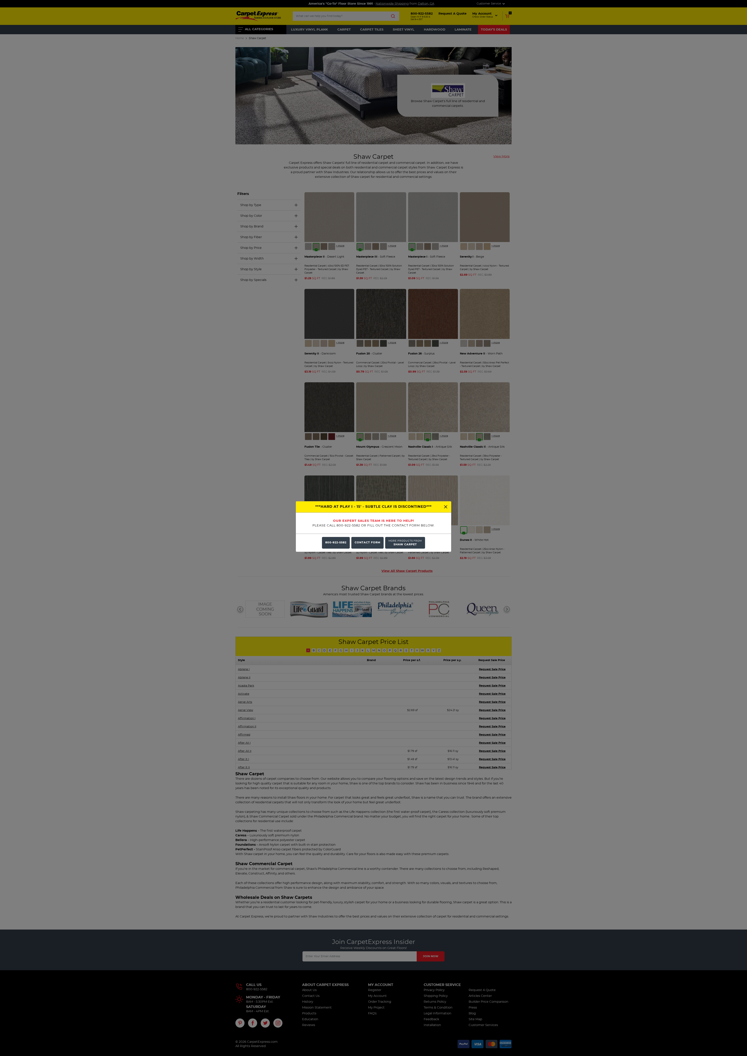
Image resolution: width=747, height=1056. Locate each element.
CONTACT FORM (367, 542)
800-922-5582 (335, 542)
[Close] (446, 507)
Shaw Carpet (405, 543)
